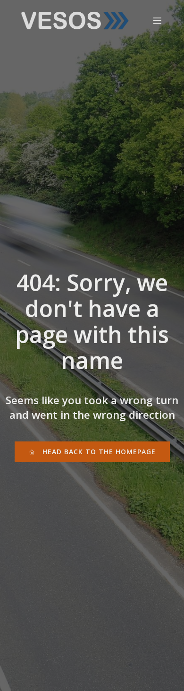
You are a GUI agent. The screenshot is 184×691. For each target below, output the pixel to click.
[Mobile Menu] (157, 20)
